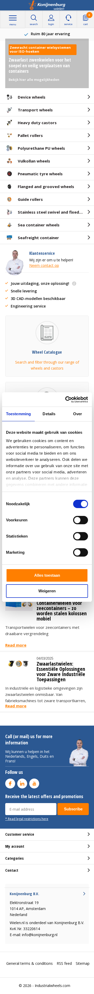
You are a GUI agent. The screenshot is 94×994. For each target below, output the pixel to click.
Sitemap (83, 963)
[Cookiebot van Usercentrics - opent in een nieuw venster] (66, 399)
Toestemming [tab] (18, 414)
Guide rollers (30, 199)
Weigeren (47, 591)
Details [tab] (49, 414)
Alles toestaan (47, 575)
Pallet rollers (30, 135)
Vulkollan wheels (34, 161)
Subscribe (73, 809)
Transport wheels (35, 109)
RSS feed (64, 963)
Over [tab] (77, 414)
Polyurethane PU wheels (41, 148)
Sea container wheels (39, 224)
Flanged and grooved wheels (46, 186)
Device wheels (31, 97)
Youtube (34, 783)
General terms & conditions (29, 963)
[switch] (80, 520)
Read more (15, 645)
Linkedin (22, 783)
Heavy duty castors (37, 122)
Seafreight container (38, 237)
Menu (12, 24)
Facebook (10, 783)
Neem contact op (44, 265)
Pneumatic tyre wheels (40, 173)
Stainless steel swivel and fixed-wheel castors (56, 212)
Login (51, 24)
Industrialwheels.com (52, 985)
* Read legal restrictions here (26, 819)
